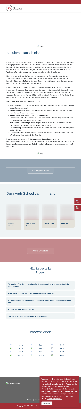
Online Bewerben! (40, 251)
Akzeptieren (47, 403)
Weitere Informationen (54, 399)
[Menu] (70, 8)
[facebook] (65, 2)
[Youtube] (71, 2)
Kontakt (29, 400)
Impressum (39, 400)
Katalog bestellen (40, 170)
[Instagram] (68, 2)
